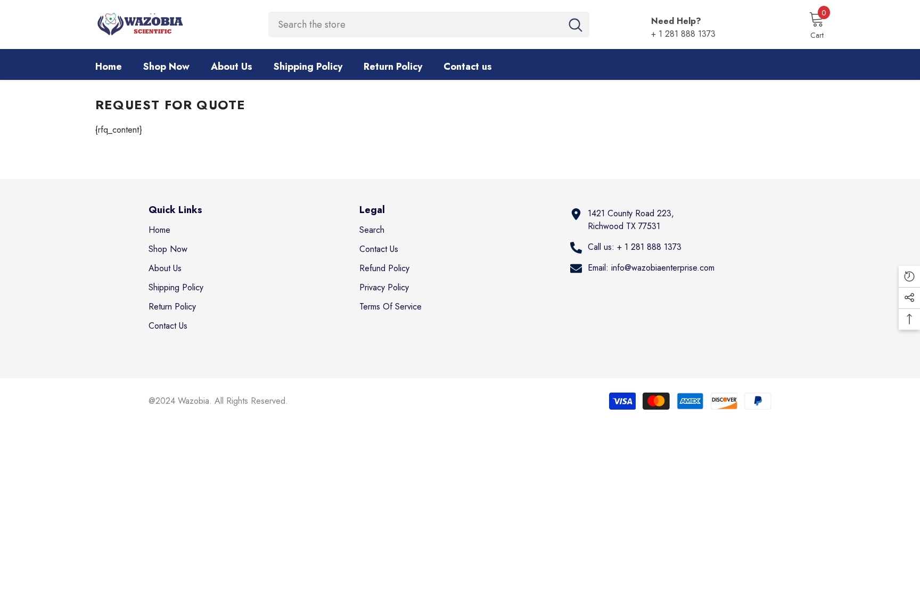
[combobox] (415, 24)
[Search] (428, 24)
